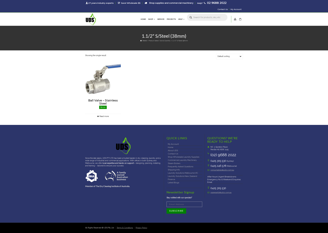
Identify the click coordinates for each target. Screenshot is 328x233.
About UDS (173, 150)
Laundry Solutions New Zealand (182, 176)
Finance (171, 179)
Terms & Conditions (125, 228)
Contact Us (223, 9)
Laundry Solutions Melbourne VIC (183, 173)
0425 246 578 (218, 165)
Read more (104, 116)
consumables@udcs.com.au (222, 170)
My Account (236, 9)
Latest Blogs (173, 182)
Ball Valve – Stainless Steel (103, 102)
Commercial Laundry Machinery (182, 160)
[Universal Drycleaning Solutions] (90, 19)
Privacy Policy (141, 228)
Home (170, 147)
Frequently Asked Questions (180, 166)
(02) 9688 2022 (223, 155)
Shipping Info (174, 170)
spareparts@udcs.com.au (221, 192)
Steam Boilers (174, 163)
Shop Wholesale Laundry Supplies (183, 157)
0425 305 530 (218, 160)
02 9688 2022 (216, 3)
